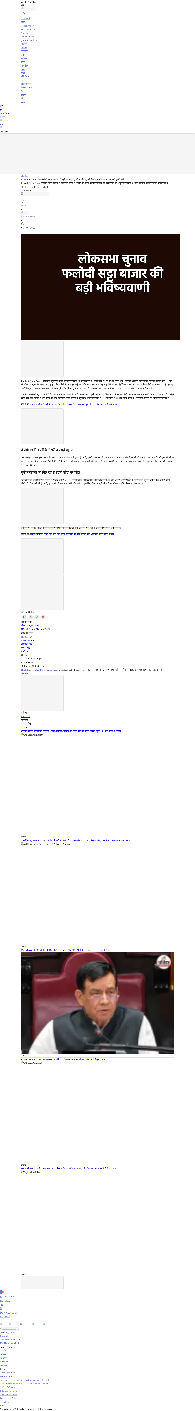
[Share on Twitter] (30, 617)
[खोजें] (24, 14)
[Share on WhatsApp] (37, 617)
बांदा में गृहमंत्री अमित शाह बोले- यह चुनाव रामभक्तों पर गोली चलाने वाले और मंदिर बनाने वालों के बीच (72, 534)
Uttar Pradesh (41, 669)
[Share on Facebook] (24, 617)
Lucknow (54, 669)
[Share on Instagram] (43, 617)
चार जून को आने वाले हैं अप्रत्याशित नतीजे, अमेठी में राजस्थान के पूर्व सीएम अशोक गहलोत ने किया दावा (73, 404)
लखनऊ (24, 175)
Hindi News (27, 669)
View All (25, 716)
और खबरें (25, 674)
